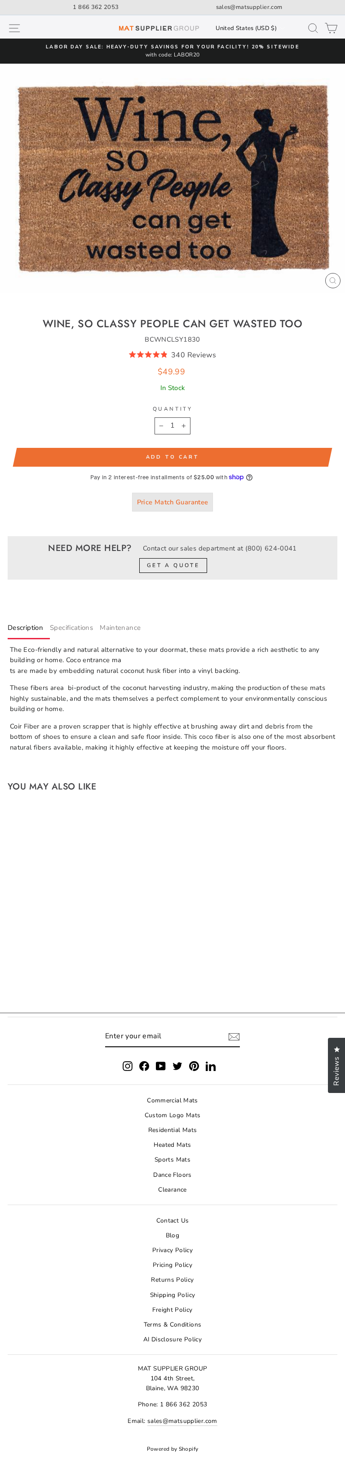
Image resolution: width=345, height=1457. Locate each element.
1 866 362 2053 (96, 7)
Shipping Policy (172, 1295)
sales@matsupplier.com (249, 7)
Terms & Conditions (173, 1324)
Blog (172, 1235)
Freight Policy (172, 1309)
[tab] (29, 629)
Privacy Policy (172, 1250)
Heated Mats (172, 1144)
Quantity (172, 408)
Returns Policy (172, 1279)
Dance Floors (172, 1175)
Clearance (172, 1189)
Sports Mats (172, 1159)
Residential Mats (172, 1130)
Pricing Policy (172, 1265)
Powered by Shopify (173, 1449)
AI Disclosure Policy (172, 1339)
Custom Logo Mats (173, 1115)
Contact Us (172, 1220)
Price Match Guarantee (172, 502)
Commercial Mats (172, 1100)
